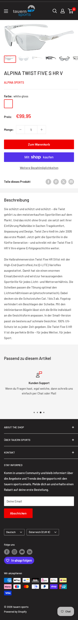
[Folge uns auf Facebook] (7, 552)
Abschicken (18, 513)
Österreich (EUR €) (39, 532)
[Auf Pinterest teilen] (56, 182)
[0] (70, 11)
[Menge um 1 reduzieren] (20, 129)
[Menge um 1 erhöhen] (41, 129)
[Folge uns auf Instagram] (14, 552)
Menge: (9, 129)
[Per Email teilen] (71, 182)
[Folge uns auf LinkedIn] (29, 552)
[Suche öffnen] (55, 11)
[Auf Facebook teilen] (48, 182)
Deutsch (11, 532)
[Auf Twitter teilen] (63, 182)
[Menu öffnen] (6, 11)
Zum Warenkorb (39, 144)
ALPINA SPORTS (14, 82)
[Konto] (63, 11)
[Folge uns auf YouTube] (22, 552)
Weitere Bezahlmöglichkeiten (39, 168)
